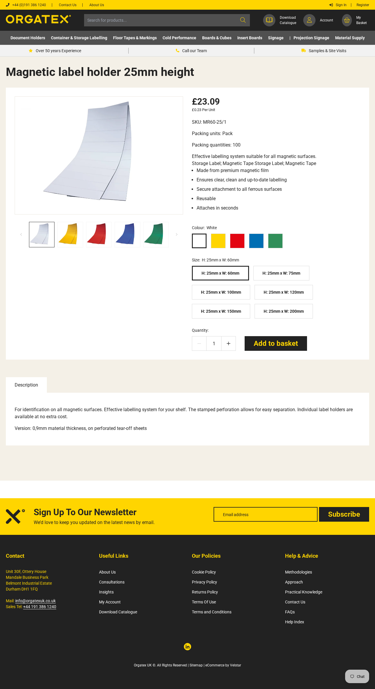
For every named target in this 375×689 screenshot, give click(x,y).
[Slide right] (176, 234)
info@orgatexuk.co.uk (35, 600)
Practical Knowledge (303, 592)
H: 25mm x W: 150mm (221, 311)
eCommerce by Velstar (223, 665)
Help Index (294, 622)
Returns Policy (205, 592)
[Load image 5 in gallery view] (156, 234)
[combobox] (167, 20)
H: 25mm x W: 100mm (221, 292)
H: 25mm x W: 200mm (284, 311)
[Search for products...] (243, 20)
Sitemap (196, 665)
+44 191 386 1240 (39, 606)
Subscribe (344, 514)
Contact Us (295, 602)
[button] (28, 38)
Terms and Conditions (211, 612)
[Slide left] (21, 234)
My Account (110, 602)
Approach (294, 582)
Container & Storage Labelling (79, 37)
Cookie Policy (204, 572)
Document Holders (28, 37)
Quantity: (200, 330)
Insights (106, 592)
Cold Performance (179, 37)
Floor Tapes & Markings (135, 37)
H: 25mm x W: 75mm (281, 273)
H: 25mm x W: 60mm (220, 273)
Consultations (112, 582)
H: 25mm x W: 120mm (284, 292)
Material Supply (350, 37)
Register (363, 5)
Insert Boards (249, 37)
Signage (276, 37)
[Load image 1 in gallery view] (41, 234)
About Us (107, 572)
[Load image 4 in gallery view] (127, 234)
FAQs (290, 612)
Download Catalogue (118, 612)
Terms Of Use (204, 602)
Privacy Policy (204, 582)
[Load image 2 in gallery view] (70, 234)
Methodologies (298, 572)
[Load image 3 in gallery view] (99, 234)
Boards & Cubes (216, 37)
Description (26, 385)
